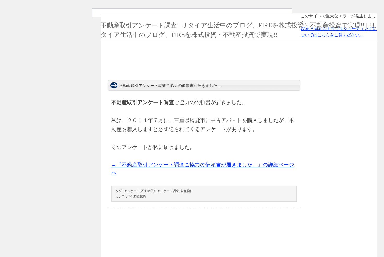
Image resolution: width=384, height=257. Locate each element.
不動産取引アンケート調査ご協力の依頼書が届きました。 (170, 85)
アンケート (132, 191)
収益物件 (187, 191)
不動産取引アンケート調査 (160, 191)
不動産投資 (138, 196)
